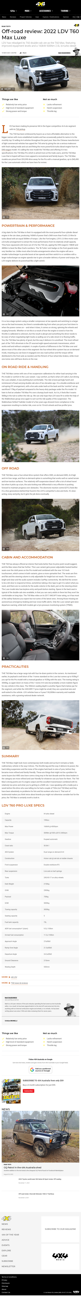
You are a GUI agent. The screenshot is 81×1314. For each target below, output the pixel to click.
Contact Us (6, 1292)
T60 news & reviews (19, 983)
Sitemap (5, 1286)
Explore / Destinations (51, 17)
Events (5, 1245)
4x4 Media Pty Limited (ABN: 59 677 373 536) (58, 1292)
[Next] (78, 17)
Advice (5, 1240)
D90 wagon (6, 150)
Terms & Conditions (9, 1277)
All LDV (14, 977)
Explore (6, 1250)
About (4, 1289)
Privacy (4, 1280)
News (4, 17)
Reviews (13, 17)
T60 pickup (20, 129)
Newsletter (8, 1266)
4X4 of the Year (10, 1235)
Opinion (66, 17)
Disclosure (6, 1283)
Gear (37, 17)
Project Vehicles (26, 17)
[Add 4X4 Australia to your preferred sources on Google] (40, 1069)
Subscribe (7, 1261)
